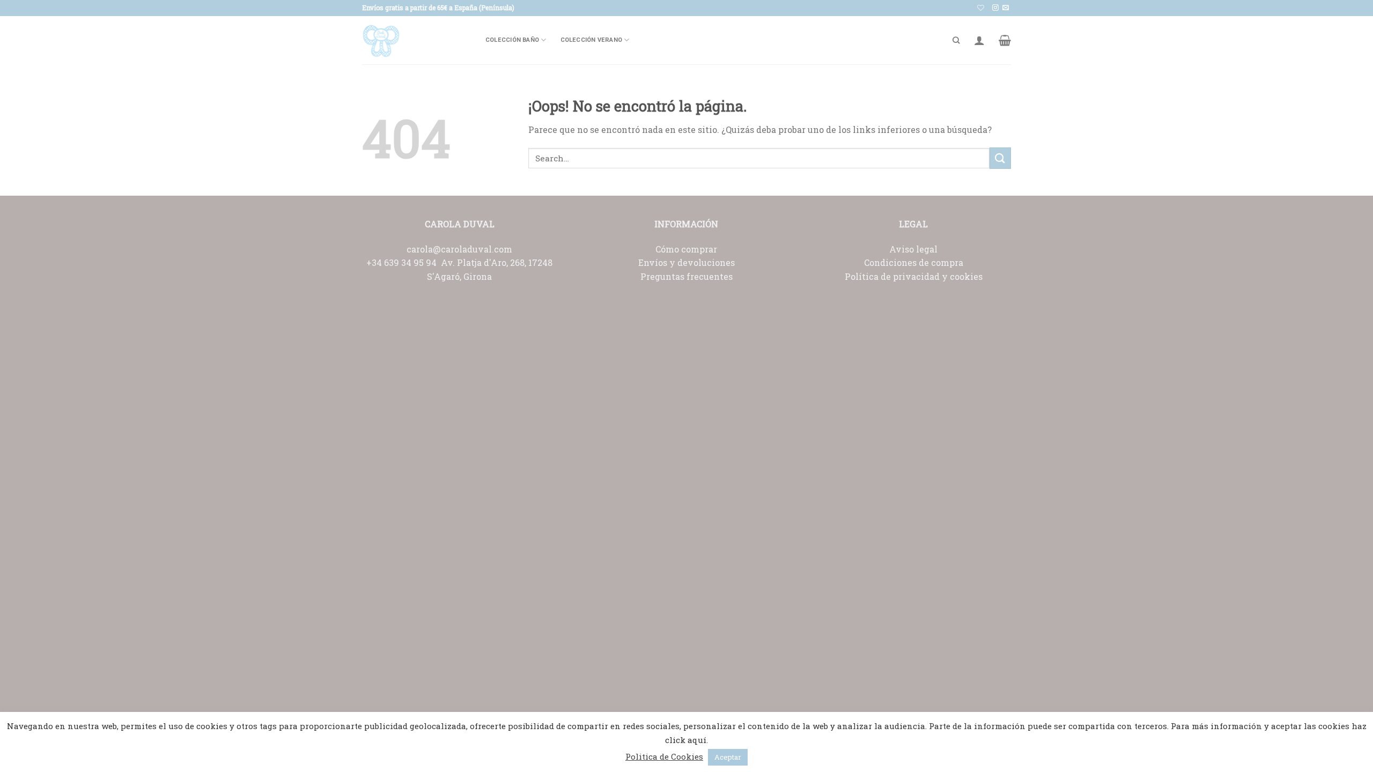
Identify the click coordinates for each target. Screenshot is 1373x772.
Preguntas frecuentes (686, 276)
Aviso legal (913, 249)
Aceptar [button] (727, 757)
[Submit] (1000, 157)
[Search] (956, 40)
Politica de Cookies (664, 756)
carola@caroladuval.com (459, 249)
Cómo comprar (686, 249)
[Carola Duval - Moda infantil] (415, 40)
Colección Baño (512, 39)
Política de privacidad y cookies (914, 276)
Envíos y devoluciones (686, 262)
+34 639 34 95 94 (403, 262)
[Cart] (1005, 40)
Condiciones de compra (913, 262)
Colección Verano (591, 39)
